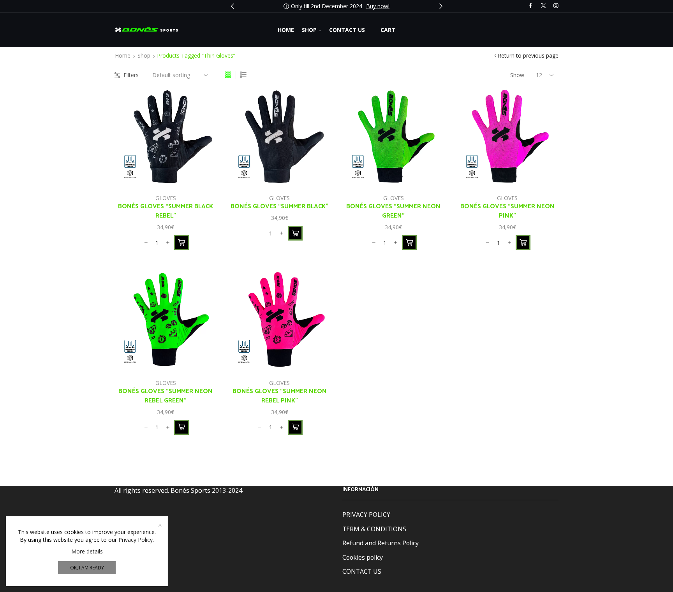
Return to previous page (528, 55)
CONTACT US (361, 571)
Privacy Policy (135, 539)
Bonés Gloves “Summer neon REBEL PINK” (280, 396)
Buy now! (377, 6)
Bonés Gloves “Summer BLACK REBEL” (165, 211)
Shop (309, 29)
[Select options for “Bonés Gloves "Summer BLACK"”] (295, 233)
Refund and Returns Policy (380, 543)
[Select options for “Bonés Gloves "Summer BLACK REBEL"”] (181, 242)
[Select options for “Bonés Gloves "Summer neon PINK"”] (523, 242)
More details (87, 551)
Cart (388, 29)
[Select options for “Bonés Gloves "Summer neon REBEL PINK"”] (295, 427)
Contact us (347, 29)
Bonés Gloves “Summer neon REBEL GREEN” (165, 396)
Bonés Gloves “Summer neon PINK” (507, 211)
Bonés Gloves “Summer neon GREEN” (393, 211)
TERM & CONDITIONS (374, 529)
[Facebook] (530, 6)
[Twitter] (543, 6)
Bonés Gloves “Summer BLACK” (279, 206)
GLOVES (165, 198)
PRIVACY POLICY (366, 514)
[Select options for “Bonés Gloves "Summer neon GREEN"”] (409, 242)
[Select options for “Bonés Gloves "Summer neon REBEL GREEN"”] (181, 427)
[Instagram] (555, 6)
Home (286, 29)
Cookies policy (362, 557)
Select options (202, 171)
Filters (131, 75)
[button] (232, 6)
